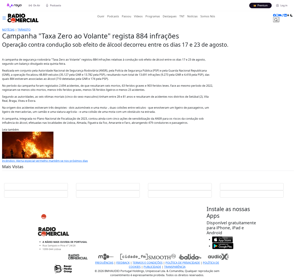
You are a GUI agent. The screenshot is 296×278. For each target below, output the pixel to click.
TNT (181, 16)
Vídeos (138, 16)
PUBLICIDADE (152, 267)
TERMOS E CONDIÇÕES (148, 263)
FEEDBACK (123, 263)
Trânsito (24, 30)
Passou (126, 16)
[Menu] (4, 18)
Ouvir (101, 16)
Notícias (192, 16)
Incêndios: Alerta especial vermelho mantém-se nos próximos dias (45, 161)
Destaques (170, 16)
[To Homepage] (14, 5)
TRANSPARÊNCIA (175, 267)
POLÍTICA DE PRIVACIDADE (182, 263)
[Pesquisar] (276, 19)
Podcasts (113, 16)
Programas (152, 16)
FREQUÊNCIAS (104, 263)
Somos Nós (207, 16)
